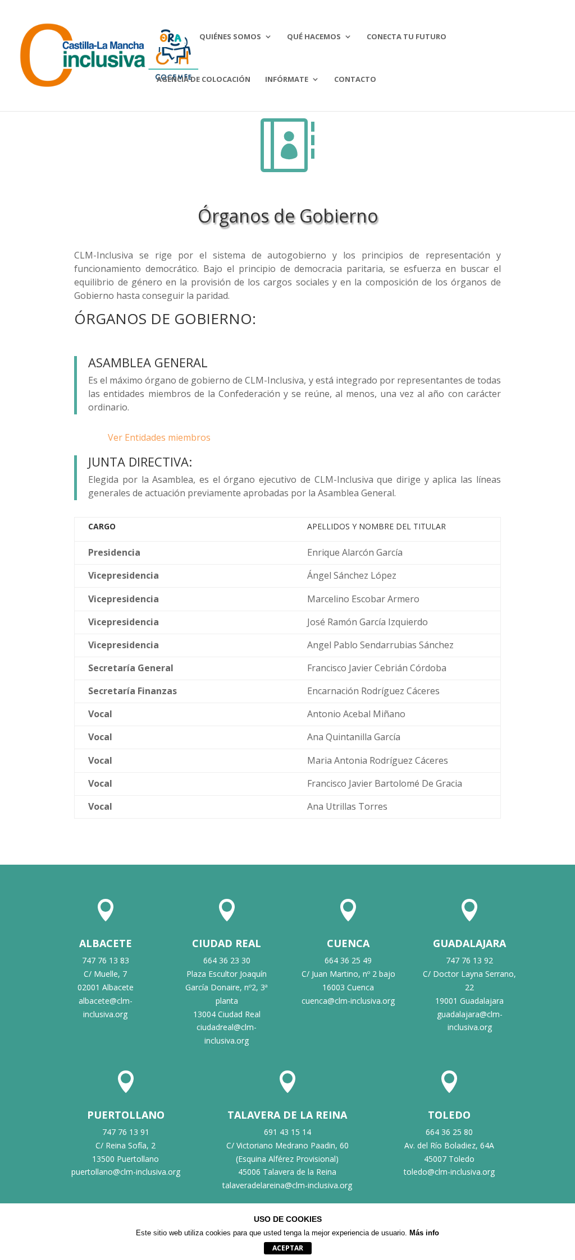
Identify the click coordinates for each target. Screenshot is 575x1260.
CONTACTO (355, 79)
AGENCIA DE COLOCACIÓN (203, 79)
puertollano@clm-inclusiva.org (125, 1171)
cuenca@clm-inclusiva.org (348, 1000)
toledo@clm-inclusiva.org (449, 1171)
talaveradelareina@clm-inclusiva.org (287, 1185)
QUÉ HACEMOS (314, 37)
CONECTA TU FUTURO (406, 37)
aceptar (287, 1248)
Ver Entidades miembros (159, 437)
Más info (424, 1233)
